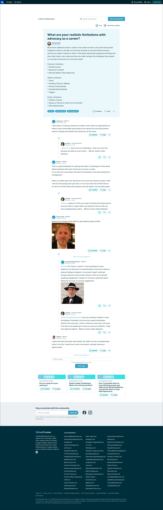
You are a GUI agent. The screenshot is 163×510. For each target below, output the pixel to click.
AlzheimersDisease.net (71, 445)
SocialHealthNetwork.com (115, 477)
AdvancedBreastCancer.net (73, 436)
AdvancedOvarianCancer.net (73, 439)
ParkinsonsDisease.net (114, 445)
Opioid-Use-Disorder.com (115, 442)
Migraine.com (90, 483)
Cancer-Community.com (72, 465)
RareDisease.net (112, 459)
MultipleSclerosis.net (92, 485)
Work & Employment (73, 111)
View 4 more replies (80, 355)
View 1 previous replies (80, 256)
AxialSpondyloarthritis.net (72, 456)
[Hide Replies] (59, 138)
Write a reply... (58, 359)
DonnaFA (67, 143)
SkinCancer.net (112, 471)
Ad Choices (39, 495)
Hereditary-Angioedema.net (94, 442)
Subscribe (157, 2)
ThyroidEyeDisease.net (114, 483)
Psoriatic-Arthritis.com (114, 456)
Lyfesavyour (59, 121)
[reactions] (99, 157)
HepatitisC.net (90, 439)
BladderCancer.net (70, 459)
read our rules (79, 362)
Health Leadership (60, 111)
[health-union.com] (43, 433)
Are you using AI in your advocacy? (48, 384)
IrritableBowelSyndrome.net (94, 459)
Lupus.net (89, 465)
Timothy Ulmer (60, 216)
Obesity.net (111, 439)
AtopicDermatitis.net (70, 451)
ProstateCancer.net (113, 454)
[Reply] (104, 157)
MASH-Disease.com (92, 471)
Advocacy (50, 111)
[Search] (81, 19)
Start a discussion (116, 19)
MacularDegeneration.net (94, 468)
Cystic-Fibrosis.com (70, 483)
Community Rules (113, 493)
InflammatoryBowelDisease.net (95, 456)
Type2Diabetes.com (113, 485)
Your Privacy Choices (88, 493)
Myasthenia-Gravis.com (93, 488)
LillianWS (58, 336)
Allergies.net (68, 442)
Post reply (81, 366)
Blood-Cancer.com (70, 462)
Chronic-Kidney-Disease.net (73, 477)
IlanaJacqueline (56, 42)
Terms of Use (39, 419)
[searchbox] (95, 19)
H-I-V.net (88, 445)
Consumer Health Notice (72, 493)
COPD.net (67, 480)
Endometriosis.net (70, 485)
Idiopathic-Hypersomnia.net (94, 451)
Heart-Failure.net (91, 436)
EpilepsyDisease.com (71, 488)
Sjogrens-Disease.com (114, 468)
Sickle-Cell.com (112, 465)
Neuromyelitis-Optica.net (115, 436)
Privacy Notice (72, 417)
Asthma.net (67, 448)
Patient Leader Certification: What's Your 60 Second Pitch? (81, 384)
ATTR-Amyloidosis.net (71, 454)
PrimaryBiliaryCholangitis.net (116, 451)
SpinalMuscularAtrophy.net (115, 480)
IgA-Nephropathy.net (92, 454)
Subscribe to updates (113, 25)
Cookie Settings (101, 493)
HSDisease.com (91, 448)
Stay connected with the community (52, 408)
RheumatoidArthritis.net (115, 462)
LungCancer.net (91, 462)
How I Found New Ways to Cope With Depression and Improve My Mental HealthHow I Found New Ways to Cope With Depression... (111, 387)
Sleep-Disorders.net (113, 474)
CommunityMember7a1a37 (72, 261)
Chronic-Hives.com (70, 474)
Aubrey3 (58, 161)
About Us (39, 493)
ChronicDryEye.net (70, 471)
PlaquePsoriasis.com (113, 448)
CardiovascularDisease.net (72, 468)
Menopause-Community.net (94, 474)
